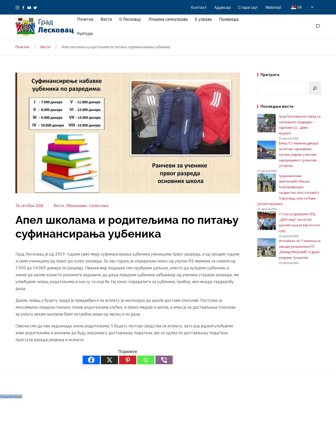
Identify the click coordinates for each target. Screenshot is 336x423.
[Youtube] (29, 7)
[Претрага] (315, 88)
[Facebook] (23, 7)
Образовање (77, 205)
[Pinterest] (127, 360)
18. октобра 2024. (29, 205)
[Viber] (164, 360)
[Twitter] (35, 7)
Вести (59, 205)
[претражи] (318, 26)
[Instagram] (17, 7)
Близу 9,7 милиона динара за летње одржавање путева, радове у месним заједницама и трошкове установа (298, 154)
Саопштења (98, 205)
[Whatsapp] (145, 360)
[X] (109, 360)
